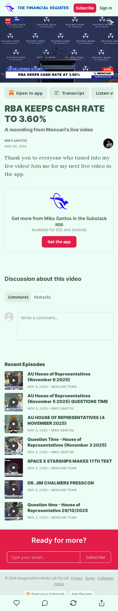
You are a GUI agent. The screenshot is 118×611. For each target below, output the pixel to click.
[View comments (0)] (45, 603)
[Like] (17, 603)
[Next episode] (19, 76)
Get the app (59, 241)
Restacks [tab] (42, 297)
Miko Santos (16, 141)
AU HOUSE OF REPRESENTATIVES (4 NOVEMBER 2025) (66, 420)
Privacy (76, 578)
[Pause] (6, 76)
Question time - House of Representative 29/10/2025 (57, 507)
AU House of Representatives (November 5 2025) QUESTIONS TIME (67, 398)
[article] (59, 380)
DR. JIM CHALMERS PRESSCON (60, 483)
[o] (13, 380)
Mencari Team (63, 387)
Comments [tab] (18, 297)
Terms (90, 578)
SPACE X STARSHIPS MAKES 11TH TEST (69, 461)
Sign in (106, 8)
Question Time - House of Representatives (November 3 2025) (67, 442)
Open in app (29, 93)
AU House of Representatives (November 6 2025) (59, 376)
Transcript (73, 93)
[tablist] (29, 297)
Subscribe (85, 8)
